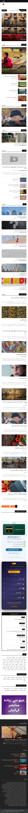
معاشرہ (24, 668)
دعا (15, 791)
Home (17, 811)
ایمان (9, 659)
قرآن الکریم (24, 405)
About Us (12, 811)
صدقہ (17, 666)
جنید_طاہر (19, 789)
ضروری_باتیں (17, 796)
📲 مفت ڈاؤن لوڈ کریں (14, 549)
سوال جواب (21, 664)
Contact (3, 811)
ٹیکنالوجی (4, 668)
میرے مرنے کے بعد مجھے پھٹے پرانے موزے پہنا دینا (14, 331)
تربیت (3, 659)
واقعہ (11, 668)
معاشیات (20, 668)
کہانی (23, 629)
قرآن (11, 666)
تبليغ (9, 786)
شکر (3, 664)
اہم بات (23, 617)
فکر (14, 666)
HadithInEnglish (13, 10)
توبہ (7, 661)
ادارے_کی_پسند (22, 623)
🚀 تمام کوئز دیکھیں (14, 572)
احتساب (24, 657)
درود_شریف (19, 791)
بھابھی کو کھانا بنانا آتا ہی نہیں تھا (17, 494)
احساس (17, 657)
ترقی (25, 661)
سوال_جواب (23, 66)
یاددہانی (9, 669)
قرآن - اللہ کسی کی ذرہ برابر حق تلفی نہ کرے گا (14, 402)
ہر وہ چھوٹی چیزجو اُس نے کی (18, 297)
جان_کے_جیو (23, 20)
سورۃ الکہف (23, 319)
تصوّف (21, 788)
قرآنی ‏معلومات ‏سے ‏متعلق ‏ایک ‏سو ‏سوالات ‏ (15, 739)
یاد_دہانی (25, 334)
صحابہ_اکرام (24, 666)
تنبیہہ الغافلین (12, 661)
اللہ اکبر (15, 659)
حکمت (21, 662)
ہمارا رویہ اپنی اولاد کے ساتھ (19, 425)
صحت (20, 666)
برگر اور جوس (22, 378)
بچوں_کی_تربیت (22, 121)
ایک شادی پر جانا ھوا (20, 448)
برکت (6, 659)
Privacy (7, 811)
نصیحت (17, 668)
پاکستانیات (8, 679)
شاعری (7, 664)
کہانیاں (25, 428)
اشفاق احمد (24, 784)
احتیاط (21, 657)
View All (4, 45)
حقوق (25, 662)
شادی (25, 496)
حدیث (24, 37)
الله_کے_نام (19, 659)
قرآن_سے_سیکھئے (23, 690)
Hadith (17, 805)
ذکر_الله (8, 688)
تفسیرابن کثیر (17, 661)
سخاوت (4, 662)
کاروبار (25, 669)
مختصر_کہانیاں (24, 450)
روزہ (9, 662)
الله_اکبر (24, 688)
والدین (25, 299)
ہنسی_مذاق (17, 803)
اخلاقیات (13, 657)
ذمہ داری (18, 662)
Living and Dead (6, 10)
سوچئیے (16, 664)
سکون (13, 664)
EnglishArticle (23, 805)
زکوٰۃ (6, 662)
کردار (18, 669)
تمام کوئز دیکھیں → (14, 606)
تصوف (22, 661)
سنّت (25, 664)
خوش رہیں (24, 791)
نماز (13, 668)
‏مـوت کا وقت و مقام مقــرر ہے (18, 470)
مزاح (25, 380)
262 (8, 506)
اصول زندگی (24, 659)
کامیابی (25, 322)
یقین (5, 669)
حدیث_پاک (16, 688)
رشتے (12, 662)
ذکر (14, 662)
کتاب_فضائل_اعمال (7, 690)
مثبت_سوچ (8, 666)
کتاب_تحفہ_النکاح (14, 690)
